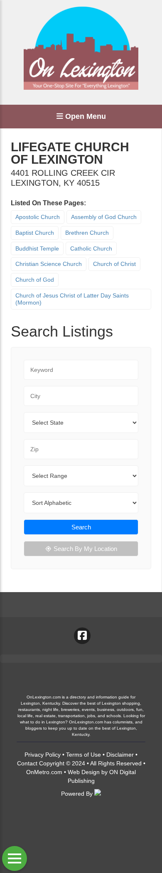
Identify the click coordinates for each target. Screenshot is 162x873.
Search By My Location (85, 548)
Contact (27, 763)
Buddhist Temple (37, 248)
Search (81, 527)
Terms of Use (83, 754)
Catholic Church (91, 248)
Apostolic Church (37, 217)
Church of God (34, 279)
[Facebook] (82, 635)
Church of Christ (114, 264)
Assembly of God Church (104, 217)
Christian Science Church (48, 264)
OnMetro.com (44, 772)
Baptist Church (34, 232)
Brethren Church (87, 232)
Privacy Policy (43, 754)
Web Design (84, 772)
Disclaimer (120, 754)
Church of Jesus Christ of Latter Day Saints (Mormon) (72, 299)
